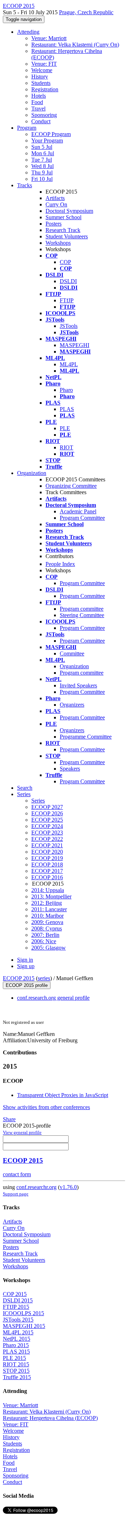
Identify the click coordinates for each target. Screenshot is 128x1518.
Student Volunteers (67, 236)
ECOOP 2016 (47, 877)
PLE (65, 428)
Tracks (24, 185)
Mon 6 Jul (42, 153)
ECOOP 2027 (47, 807)
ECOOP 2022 (47, 839)
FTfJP (67, 300)
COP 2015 (15, 1294)
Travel (38, 109)
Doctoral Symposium (69, 211)
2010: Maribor (47, 916)
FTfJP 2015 (16, 1307)
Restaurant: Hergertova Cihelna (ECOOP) (50, 1418)
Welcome (41, 70)
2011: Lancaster (49, 909)
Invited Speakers (78, 685)
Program (26, 128)
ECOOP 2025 (47, 820)
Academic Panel (78, 511)
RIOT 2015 (16, 1364)
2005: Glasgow (48, 948)
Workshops (58, 243)
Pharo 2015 (16, 1345)
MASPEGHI (74, 345)
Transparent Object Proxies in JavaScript (62, 1095)
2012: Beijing (46, 903)
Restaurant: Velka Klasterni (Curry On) (75, 45)
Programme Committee (86, 737)
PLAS (67, 409)
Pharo (66, 390)
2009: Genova (47, 922)
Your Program (47, 140)
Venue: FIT (44, 64)
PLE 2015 (14, 1358)
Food (37, 102)
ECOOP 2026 (47, 813)
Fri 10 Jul (42, 179)
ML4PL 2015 (18, 1332)
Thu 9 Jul (42, 172)
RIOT (66, 447)
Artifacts (55, 198)
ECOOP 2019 (47, 858)
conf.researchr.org (36, 1187)
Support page (15, 1193)
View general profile (22, 1132)
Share (9, 1119)
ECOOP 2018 (47, 864)
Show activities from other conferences (46, 1107)
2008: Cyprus (46, 928)
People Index (60, 564)
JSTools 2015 (18, 1320)
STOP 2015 (16, 1371)
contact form (17, 1174)
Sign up (25, 966)
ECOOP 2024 (47, 826)
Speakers (70, 769)
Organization (31, 473)
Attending (28, 32)
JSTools (69, 326)
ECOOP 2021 (47, 845)
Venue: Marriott (48, 38)
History (39, 77)
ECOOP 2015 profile (27, 985)
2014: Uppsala (47, 890)
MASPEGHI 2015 (24, 1326)
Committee (72, 653)
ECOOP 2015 (18, 978)
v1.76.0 (68, 1187)
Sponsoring (44, 115)
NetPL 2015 (16, 1339)
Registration (44, 89)
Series (38, 801)
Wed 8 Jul (42, 166)
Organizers (72, 705)
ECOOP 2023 (47, 833)
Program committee (81, 609)
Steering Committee (82, 615)
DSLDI (68, 281)
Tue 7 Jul (41, 160)
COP (65, 262)
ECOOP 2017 (47, 871)
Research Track (63, 230)
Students (40, 83)
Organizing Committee (71, 486)
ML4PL (69, 364)
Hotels (38, 96)
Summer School (63, 217)
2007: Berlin (45, 935)
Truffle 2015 (17, 1377)
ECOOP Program (51, 134)
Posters (54, 224)
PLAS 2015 (16, 1352)
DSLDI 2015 (18, 1300)
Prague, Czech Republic (86, 12)
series (44, 978)
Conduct (40, 121)
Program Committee (82, 518)
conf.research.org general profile (53, 998)
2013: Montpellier (51, 896)
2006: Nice (43, 941)
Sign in (25, 960)
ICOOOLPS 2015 (23, 1313)
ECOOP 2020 (47, 852)
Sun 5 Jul (41, 147)
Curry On (56, 204)
